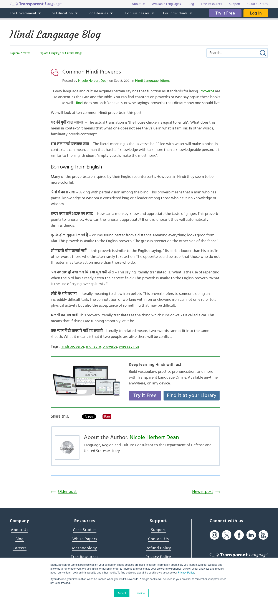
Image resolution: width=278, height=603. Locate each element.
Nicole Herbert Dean (93, 80)
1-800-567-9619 (257, 4)
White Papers (84, 539)
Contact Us (158, 539)
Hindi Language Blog (55, 34)
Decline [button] (140, 593)
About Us (19, 530)
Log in (256, 13)
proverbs (110, 346)
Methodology (84, 548)
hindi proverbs (72, 346)
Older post (67, 492)
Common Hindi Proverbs (91, 72)
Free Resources (84, 557)
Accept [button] (122, 593)
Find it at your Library (192, 395)
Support (158, 530)
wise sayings (129, 346)
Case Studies (84, 530)
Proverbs (207, 91)
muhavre (93, 346)
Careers (19, 548)
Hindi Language (147, 80)
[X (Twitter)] (227, 535)
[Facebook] (239, 535)
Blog (19, 539)
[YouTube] (263, 535)
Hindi (78, 103)
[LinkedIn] (251, 535)
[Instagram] (214, 535)
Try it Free (225, 13)
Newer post (202, 492)
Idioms (165, 80)
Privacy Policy (186, 572)
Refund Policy (158, 548)
